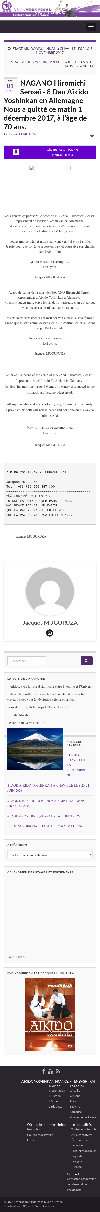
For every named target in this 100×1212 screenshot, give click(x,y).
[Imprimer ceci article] (92, 135)
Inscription (34, 1129)
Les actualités (81, 1124)
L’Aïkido (54, 1086)
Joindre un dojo (77, 1184)
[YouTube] (50, 1070)
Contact (73, 1174)
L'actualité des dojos (83, 1151)
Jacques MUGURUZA (22, 134)
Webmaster (74, 1189)
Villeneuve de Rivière (83, 1117)
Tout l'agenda (16, 956)
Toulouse (76, 1112)
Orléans (75, 1096)
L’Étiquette (55, 1106)
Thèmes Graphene (43, 1206)
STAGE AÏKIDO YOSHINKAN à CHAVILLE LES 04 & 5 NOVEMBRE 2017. (52, 50)
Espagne (76, 1161)
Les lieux (32, 1140)
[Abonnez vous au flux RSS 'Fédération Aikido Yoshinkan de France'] (58, 1070)
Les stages (77, 1145)
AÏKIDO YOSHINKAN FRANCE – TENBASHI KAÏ (58, 1081)
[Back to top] (89, 1183)
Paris (73, 1101)
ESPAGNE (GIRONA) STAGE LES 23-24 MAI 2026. (45, 826)
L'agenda (76, 1156)
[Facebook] (44, 1070)
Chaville (75, 1090)
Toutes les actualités (83, 1129)
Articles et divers (81, 1134)
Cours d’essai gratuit (40, 1134)
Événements (79, 1140)
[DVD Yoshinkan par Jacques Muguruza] (50, 1014)
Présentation (57, 1090)
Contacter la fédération (81, 1179)
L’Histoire (55, 1096)
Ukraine (76, 1167)
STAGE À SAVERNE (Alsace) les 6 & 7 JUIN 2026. (44, 816)
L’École (53, 1101)
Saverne (75, 1106)
